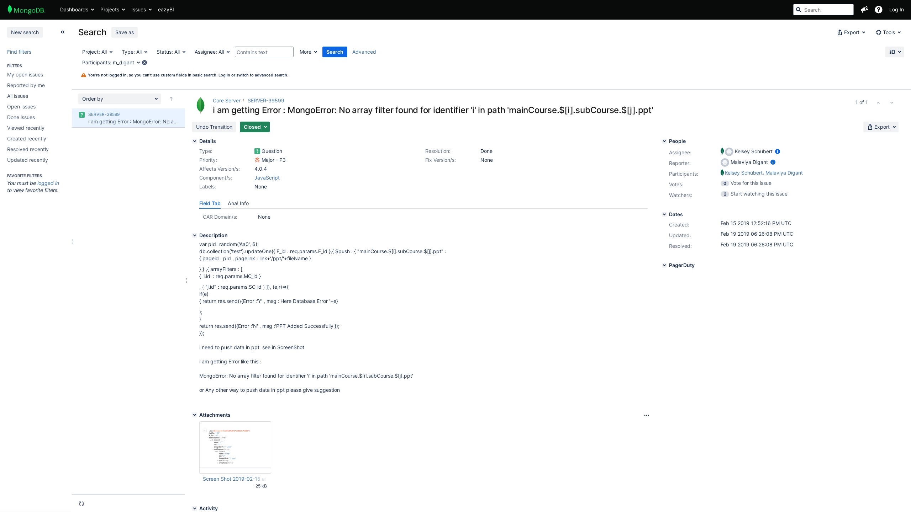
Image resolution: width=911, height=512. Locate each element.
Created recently (26, 138)
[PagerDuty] (664, 265)
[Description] (194, 235)
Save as (124, 32)
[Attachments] (194, 414)
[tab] (210, 203)
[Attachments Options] (646, 415)
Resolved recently (28, 149)
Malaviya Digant (784, 173)
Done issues (21, 117)
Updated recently (27, 160)
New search (25, 32)
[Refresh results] (81, 503)
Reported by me (26, 85)
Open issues (21, 106)
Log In (896, 9)
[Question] (257, 151)
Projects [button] (109, 9)
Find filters (19, 52)
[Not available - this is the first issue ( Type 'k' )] (878, 102)
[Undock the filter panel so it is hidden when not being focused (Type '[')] (63, 32)
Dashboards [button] (74, 9)
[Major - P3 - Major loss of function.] (257, 160)
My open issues (25, 74)
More (305, 52)
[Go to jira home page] (26, 9)
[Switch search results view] (894, 52)
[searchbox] (823, 9)
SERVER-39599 (266, 100)
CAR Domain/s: (220, 217)
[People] (664, 141)
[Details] (194, 141)
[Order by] (171, 99)
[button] (864, 9)
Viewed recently (25, 128)
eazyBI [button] (166, 9)
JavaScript (267, 178)
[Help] (878, 9)
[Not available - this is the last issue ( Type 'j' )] (892, 102)
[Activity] (194, 508)
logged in (48, 183)
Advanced (364, 52)
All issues (17, 96)
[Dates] (664, 214)
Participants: (683, 174)
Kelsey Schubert (744, 173)
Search (334, 52)
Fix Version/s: (440, 160)
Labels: (207, 186)
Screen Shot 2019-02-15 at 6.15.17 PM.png (235, 479)
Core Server (227, 100)
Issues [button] (138, 9)
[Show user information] (777, 151)
